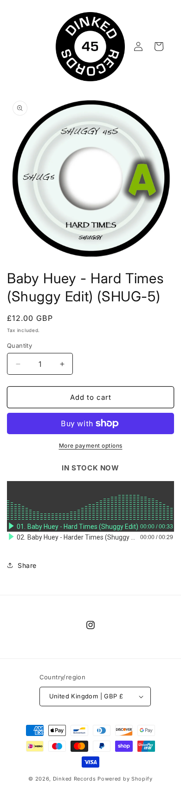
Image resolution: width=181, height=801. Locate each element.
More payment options (91, 445)
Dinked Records (74, 778)
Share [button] (27, 565)
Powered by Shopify (125, 778)
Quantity (19, 345)
